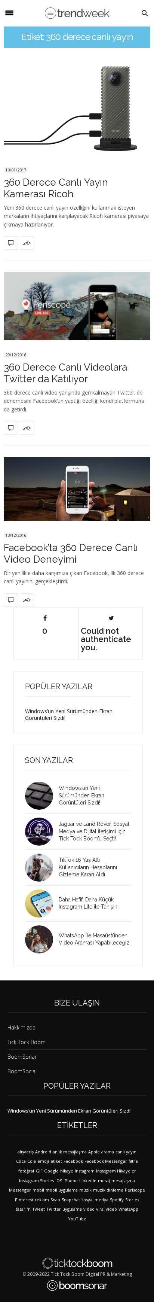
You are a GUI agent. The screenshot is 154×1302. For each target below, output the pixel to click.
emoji (43, 1161)
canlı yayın (126, 1152)
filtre (133, 1161)
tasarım (23, 1209)
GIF (39, 1171)
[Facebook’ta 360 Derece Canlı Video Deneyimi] (77, 488)
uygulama (72, 1209)
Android (43, 1152)
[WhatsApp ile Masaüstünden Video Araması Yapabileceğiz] (42, 939)
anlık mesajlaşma (70, 1152)
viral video (106, 1209)
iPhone (71, 1180)
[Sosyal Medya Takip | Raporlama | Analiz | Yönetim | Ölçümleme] (77, 1285)
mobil (38, 1190)
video (89, 1209)
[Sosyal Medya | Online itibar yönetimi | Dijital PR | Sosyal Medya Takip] (77, 13)
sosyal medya (94, 1199)
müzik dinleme (108, 1190)
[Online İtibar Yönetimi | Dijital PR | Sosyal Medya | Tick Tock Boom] (77, 1263)
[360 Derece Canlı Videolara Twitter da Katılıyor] (77, 306)
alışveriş (26, 1152)
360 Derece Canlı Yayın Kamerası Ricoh (56, 188)
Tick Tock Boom (26, 1042)
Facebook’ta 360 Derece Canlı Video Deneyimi (71, 553)
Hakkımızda (21, 1027)
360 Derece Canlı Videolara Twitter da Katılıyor (65, 373)
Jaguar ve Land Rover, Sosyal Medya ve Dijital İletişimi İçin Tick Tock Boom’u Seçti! (94, 831)
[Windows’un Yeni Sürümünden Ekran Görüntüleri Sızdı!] (42, 796)
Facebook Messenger (105, 1161)
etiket (56, 1161)
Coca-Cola (26, 1161)
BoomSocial (22, 1071)
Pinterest (24, 1199)
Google (51, 1171)
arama (107, 1152)
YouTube (77, 1219)
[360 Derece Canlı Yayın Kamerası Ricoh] (77, 109)
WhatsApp (128, 1209)
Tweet (38, 1209)
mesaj (104, 1180)
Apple (94, 1152)
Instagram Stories (36, 1180)
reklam (42, 1199)
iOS (58, 1180)
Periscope (135, 1190)
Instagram (85, 1171)
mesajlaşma (123, 1180)
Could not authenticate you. (106, 638)
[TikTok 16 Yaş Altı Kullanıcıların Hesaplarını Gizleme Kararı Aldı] (42, 868)
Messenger (20, 1190)
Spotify (117, 1199)
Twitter (53, 1209)
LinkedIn (87, 1180)
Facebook (73, 1161)
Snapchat (71, 1199)
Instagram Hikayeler (116, 1171)
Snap (55, 1199)
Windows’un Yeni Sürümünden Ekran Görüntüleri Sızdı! (69, 714)
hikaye (66, 1171)
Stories (132, 1199)
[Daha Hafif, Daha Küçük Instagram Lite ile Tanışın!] (42, 903)
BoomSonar (22, 1056)
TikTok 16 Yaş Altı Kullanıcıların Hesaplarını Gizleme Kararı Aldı (88, 867)
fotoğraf (26, 1171)
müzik (85, 1190)
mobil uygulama (62, 1190)
